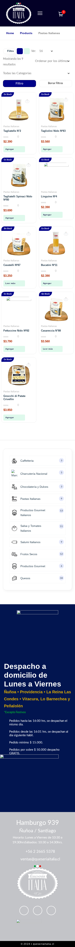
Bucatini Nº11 (49, 265)
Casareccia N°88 (51, 330)
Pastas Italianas (11, 126)
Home (10, 33)
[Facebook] (51, 910)
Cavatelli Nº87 (11, 265)
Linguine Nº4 (49, 196)
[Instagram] (37, 910)
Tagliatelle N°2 (12, 130)
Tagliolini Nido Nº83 (53, 130)
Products (26, 33)
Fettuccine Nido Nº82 (16, 330)
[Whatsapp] (24, 910)
